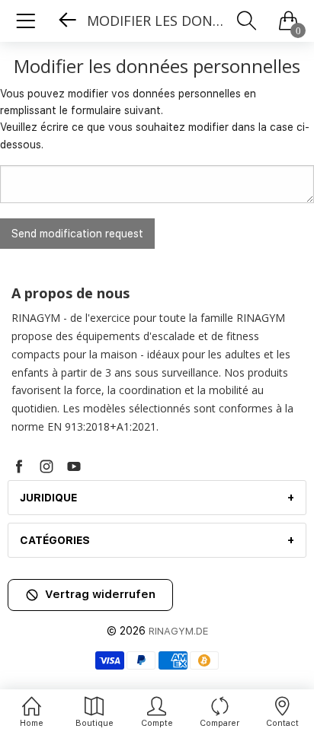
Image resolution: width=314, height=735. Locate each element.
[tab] (157, 497)
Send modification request (77, 234)
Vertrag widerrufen (100, 594)
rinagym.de (178, 631)
